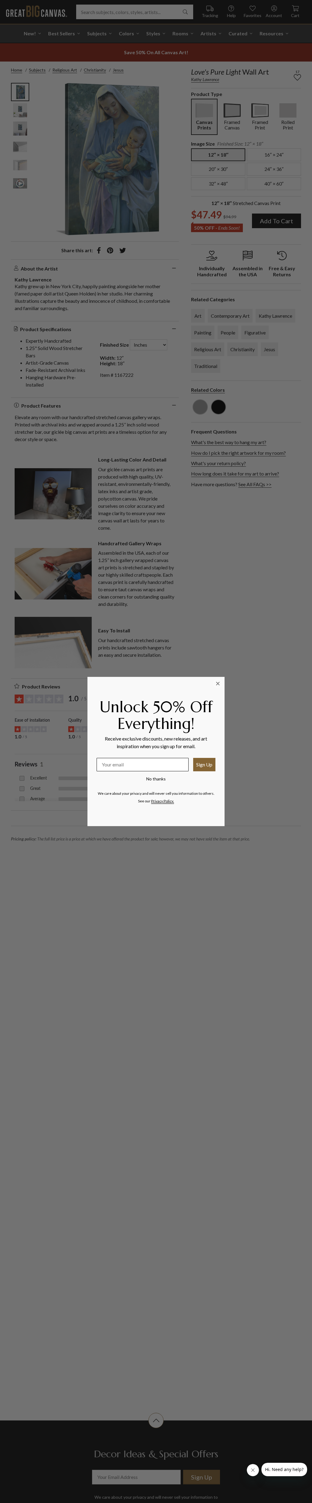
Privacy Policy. (162, 801)
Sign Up (204, 764)
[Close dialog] (218, 683)
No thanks (156, 778)
